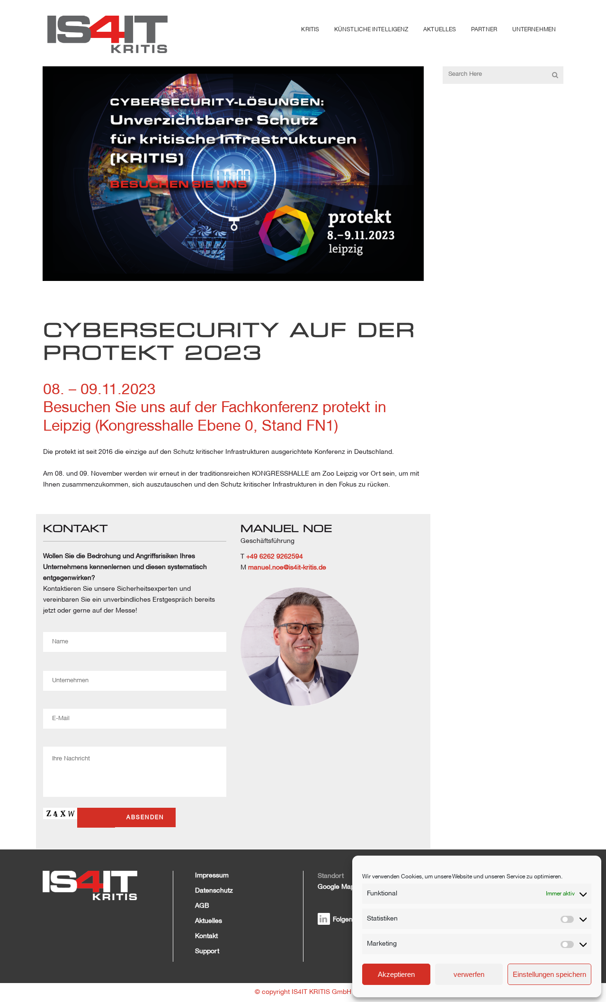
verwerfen (469, 974)
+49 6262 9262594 (274, 557)
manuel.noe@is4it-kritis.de (287, 568)
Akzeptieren (396, 974)
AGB (202, 906)
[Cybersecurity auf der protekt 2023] (233, 173)
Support (207, 951)
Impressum (212, 876)
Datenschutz (214, 891)
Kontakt (206, 936)
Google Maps (338, 887)
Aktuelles (208, 921)
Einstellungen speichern (549, 974)
